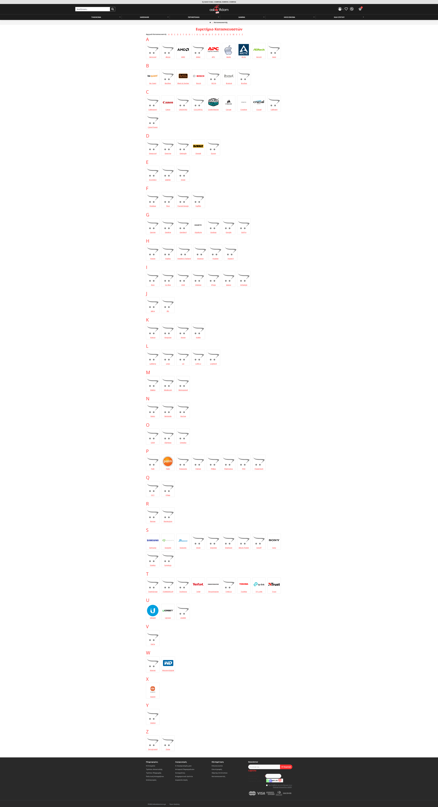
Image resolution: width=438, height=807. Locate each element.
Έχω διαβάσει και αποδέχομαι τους (280, 786)
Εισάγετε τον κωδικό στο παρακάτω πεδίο (254, 778)
